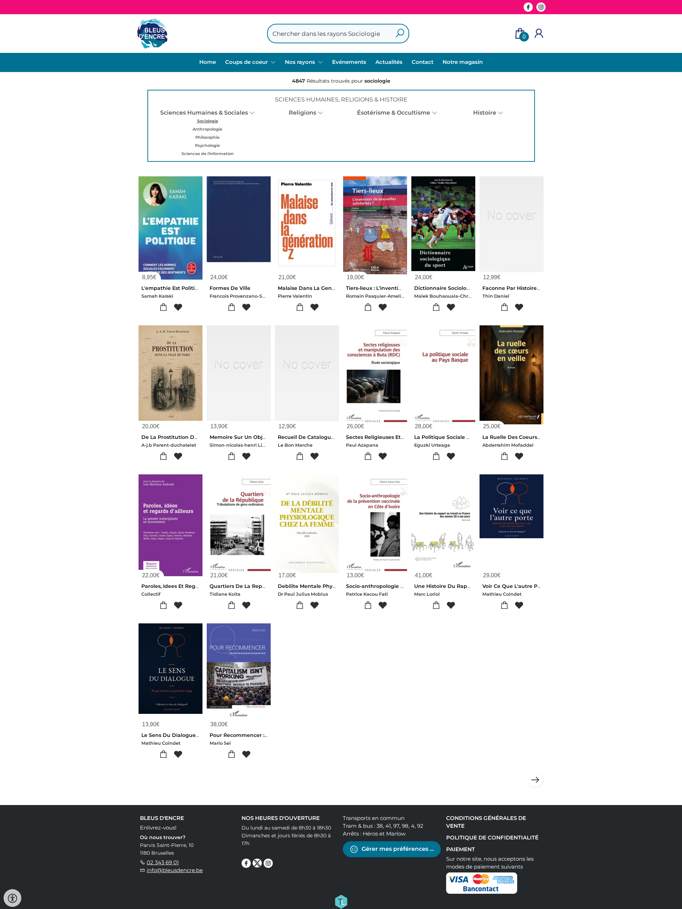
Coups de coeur (247, 62)
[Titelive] (341, 901)
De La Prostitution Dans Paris (179, 437)
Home (207, 62)
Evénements (349, 62)
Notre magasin (463, 62)
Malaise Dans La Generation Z (316, 288)
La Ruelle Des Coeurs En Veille (521, 437)
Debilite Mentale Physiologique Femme (329, 586)
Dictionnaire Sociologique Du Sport (460, 288)
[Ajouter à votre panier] (163, 307)
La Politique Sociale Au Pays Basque (461, 437)
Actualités (388, 62)
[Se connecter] (539, 33)
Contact (422, 62)
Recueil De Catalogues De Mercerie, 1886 (331, 437)
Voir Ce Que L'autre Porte (515, 586)
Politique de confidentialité (492, 837)
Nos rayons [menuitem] (300, 62)
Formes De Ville (230, 288)
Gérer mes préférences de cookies (400, 848)
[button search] (400, 33)
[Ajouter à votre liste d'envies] (177, 307)
